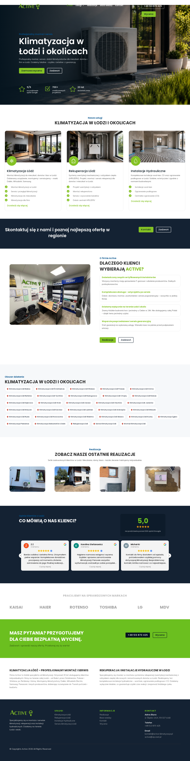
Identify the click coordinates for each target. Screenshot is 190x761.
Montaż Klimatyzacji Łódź (135, 423)
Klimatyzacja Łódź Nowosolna (50, 417)
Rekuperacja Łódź (80, 423)
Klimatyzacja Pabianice (19, 423)
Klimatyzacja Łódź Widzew (83, 389)
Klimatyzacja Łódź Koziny (142, 417)
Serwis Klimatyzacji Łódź (106, 423)
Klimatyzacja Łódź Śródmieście (51, 389)
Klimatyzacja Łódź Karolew (50, 410)
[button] (169, 555)
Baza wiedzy (106, 6)
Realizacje (92, 6)
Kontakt (119, 6)
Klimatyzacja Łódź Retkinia (20, 396)
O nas (70, 6)
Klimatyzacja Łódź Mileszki (144, 410)
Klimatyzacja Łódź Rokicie (145, 396)
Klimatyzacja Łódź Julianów (141, 403)
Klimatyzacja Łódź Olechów (110, 403)
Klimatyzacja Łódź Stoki (51, 403)
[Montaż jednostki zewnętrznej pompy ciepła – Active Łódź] (117, 491)
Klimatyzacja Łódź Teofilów (51, 396)
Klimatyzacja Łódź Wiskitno (82, 417)
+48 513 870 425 (153, 6)
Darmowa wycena (31, 70)
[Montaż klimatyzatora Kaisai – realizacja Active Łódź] (27, 491)
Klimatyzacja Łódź (63, 714)
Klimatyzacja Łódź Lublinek (81, 410)
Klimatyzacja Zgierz (168, 417)
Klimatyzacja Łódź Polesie (113, 389)
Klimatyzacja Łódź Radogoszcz (84, 396)
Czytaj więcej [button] (45, 567)
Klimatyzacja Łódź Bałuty (19, 389)
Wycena (148, 14)
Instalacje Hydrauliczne (65, 720)
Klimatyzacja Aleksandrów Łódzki (51, 423)
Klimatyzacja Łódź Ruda (19, 417)
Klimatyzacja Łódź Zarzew (80, 403)
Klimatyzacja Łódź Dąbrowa (21, 403)
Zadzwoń (55, 70)
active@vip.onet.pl (153, 737)
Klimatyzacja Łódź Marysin (20, 410)
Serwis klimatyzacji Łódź (66, 724)
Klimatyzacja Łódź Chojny (116, 396)
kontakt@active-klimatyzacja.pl (159, 734)
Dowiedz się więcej (17, 205)
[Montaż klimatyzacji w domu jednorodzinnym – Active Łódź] (72, 491)
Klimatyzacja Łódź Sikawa (112, 417)
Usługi (78, 6)
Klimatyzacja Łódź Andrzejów (113, 410)
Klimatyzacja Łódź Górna (143, 389)
